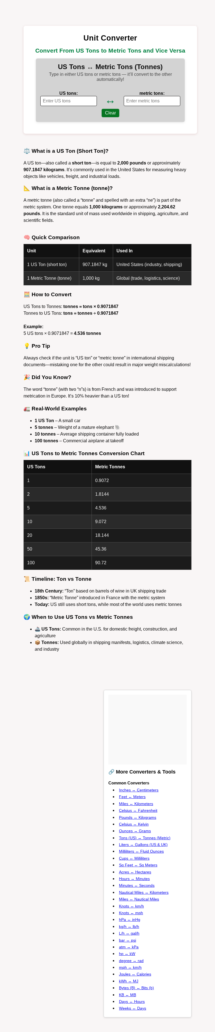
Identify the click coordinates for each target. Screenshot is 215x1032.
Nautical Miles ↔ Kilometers (144, 892)
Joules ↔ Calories (135, 974)
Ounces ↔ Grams (135, 831)
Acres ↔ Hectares (135, 872)
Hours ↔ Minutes (134, 878)
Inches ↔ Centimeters (138, 790)
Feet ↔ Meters (132, 796)
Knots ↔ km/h (131, 906)
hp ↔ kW (127, 953)
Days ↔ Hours (132, 1001)
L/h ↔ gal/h (129, 933)
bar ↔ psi (127, 940)
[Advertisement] (150, 730)
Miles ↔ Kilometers (136, 803)
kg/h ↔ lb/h (129, 926)
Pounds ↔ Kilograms (137, 817)
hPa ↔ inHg (129, 919)
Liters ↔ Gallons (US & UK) (143, 844)
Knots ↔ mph (131, 913)
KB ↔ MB (127, 995)
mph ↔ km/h (130, 967)
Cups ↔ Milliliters (134, 858)
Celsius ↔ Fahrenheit (138, 810)
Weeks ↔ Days (132, 1008)
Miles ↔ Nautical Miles (139, 899)
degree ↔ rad (131, 960)
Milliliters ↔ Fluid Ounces (141, 851)
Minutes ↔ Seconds (137, 885)
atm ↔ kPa (129, 947)
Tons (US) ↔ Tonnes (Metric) (144, 838)
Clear (110, 113)
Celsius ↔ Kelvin (134, 824)
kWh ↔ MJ (128, 981)
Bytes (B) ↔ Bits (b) (136, 988)
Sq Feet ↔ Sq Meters (138, 865)
